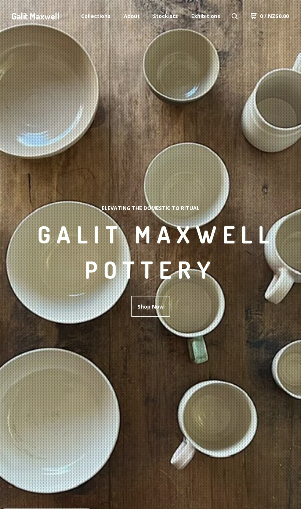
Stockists (165, 16)
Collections (95, 16)
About (132, 16)
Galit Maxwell (35, 16)
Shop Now (151, 306)
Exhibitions (205, 16)
